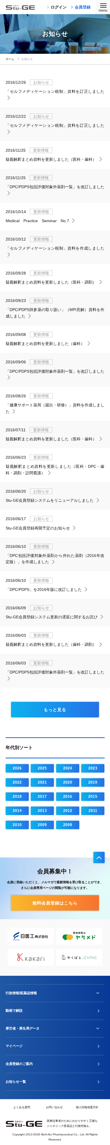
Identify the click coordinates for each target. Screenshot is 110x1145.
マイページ (14, 1046)
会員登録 (83, 7)
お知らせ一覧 (16, 1082)
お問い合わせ (54, 1107)
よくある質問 (21, 1107)
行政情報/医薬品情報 (21, 993)
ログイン (59, 7)
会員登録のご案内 (19, 1064)
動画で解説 (14, 1011)
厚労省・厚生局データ (22, 1028)
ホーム (10, 59)
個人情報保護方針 (87, 1107)
